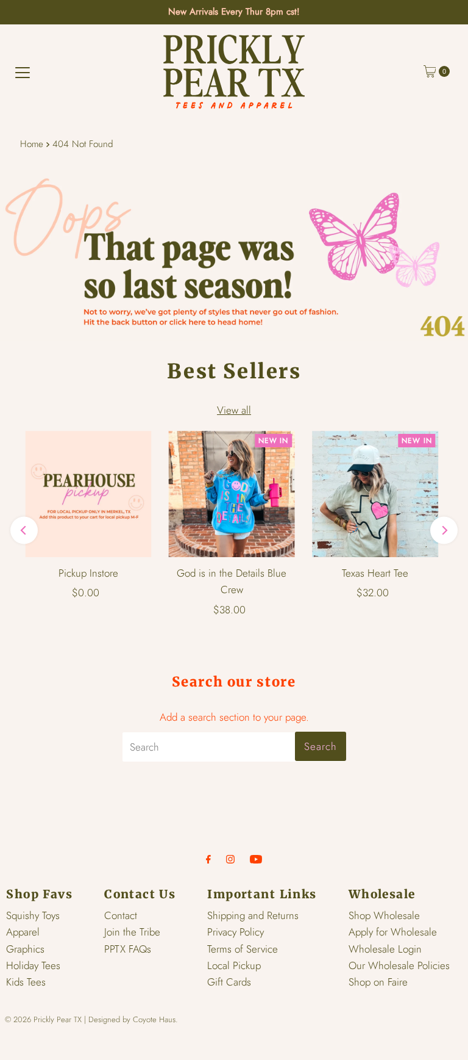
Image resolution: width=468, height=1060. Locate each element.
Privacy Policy (235, 932)
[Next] (444, 530)
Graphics (25, 949)
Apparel (23, 932)
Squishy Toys (33, 915)
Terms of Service (242, 949)
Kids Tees (26, 982)
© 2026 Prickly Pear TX (43, 1019)
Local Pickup (234, 965)
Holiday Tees (33, 965)
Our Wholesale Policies (399, 965)
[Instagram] (230, 859)
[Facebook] (208, 859)
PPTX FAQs (127, 949)
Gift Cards (229, 982)
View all (234, 410)
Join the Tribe (132, 932)
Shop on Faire (378, 982)
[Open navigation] (22, 71)
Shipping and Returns (253, 915)
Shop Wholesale (384, 915)
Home (31, 144)
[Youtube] (256, 859)
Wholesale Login (385, 949)
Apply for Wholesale (393, 932)
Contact (120, 915)
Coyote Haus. (155, 1019)
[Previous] (24, 530)
